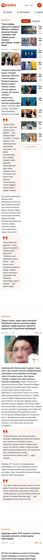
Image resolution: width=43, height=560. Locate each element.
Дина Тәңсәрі (24, 384)
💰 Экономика (23, 12)
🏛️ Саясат (7, 12)
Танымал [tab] (36, 21)
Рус (31, 5)
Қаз (26, 5)
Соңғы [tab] (26, 21)
